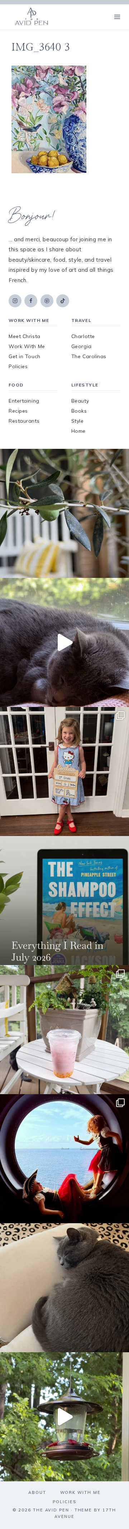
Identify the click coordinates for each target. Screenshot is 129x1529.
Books (79, 411)
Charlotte (83, 336)
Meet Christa (24, 336)
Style (77, 421)
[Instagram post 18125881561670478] (64, 1287)
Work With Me (27, 346)
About (37, 1492)
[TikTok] (62, 300)
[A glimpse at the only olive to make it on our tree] (64, 513)
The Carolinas (88, 356)
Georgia (81, 346)
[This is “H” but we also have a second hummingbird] (64, 1416)
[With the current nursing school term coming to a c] (64, 900)
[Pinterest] (46, 300)
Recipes (18, 411)
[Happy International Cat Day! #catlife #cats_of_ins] (64, 642)
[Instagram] (15, 300)
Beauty (80, 401)
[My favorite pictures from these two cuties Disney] (64, 1158)
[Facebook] (30, 300)
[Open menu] (117, 16)
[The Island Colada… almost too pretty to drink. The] (64, 1029)
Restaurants (24, 421)
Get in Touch (24, 356)
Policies (18, 366)
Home (78, 431)
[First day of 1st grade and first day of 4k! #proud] (64, 771)
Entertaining (24, 401)
